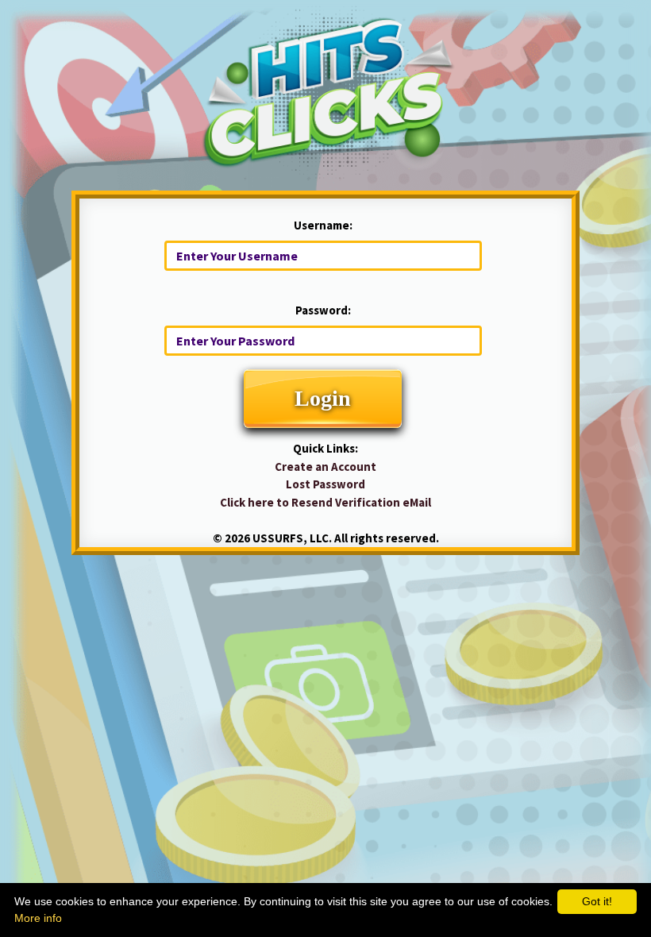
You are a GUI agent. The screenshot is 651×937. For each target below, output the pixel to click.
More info (38, 918)
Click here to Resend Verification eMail (325, 502)
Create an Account (325, 466)
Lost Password (325, 484)
